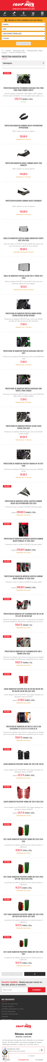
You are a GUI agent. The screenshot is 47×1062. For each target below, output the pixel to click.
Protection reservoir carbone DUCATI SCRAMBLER (24, 201)
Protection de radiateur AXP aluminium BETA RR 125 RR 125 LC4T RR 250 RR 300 (24, 615)
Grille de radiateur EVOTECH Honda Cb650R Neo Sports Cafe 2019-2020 (23, 239)
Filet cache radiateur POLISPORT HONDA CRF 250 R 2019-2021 (23, 953)
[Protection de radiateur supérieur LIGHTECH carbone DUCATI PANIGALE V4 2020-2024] (23, 530)
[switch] (5, 1059)
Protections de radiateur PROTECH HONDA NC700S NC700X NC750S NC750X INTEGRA (23, 314)
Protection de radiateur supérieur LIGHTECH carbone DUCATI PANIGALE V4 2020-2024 (23, 540)
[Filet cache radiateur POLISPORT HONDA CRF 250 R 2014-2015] (23, 830)
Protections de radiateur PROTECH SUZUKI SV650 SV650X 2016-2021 (23, 427)
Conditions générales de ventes (13, 1009)
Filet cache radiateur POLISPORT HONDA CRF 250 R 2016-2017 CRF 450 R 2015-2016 (23, 878)
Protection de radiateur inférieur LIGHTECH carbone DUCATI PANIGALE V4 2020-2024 (23, 577)
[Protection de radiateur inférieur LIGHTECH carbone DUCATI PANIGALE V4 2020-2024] (23, 567)
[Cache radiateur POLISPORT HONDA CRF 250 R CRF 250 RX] (23, 755)
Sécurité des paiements (10, 1004)
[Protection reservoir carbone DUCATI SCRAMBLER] (23, 192)
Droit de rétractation (8, 1011)
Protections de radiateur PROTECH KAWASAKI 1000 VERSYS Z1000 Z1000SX (23, 390)
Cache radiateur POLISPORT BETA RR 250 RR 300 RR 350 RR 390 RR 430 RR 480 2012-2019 (23, 690)
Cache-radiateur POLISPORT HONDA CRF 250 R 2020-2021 (24, 802)
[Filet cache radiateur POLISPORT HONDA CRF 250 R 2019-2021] (23, 943)
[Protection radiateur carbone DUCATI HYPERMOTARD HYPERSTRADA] (23, 116)
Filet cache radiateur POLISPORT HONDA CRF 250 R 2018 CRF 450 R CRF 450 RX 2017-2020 (23, 915)
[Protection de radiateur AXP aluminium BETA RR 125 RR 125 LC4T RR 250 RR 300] (23, 605)
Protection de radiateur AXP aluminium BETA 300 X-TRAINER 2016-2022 (23, 652)
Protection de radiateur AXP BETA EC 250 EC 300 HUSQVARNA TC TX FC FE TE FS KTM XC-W (23, 727)
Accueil (2, 50)
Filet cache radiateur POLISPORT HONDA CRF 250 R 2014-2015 (23, 840)
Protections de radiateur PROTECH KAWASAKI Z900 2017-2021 (23, 352)
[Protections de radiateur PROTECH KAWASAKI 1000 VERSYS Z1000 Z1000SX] (23, 379)
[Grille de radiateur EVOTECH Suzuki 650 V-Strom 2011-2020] (23, 267)
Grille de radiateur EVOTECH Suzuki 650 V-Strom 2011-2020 (23, 277)
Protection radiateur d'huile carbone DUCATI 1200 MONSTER (23, 164)
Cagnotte (5, 1016)
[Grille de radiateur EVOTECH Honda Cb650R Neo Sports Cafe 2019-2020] (23, 229)
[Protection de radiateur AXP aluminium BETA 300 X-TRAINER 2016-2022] (23, 642)
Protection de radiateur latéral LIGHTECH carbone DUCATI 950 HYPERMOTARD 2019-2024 (23, 502)
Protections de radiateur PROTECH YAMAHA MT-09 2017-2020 (23, 465)
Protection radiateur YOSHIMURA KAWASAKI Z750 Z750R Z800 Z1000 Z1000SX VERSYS (24, 89)
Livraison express (8, 1006)
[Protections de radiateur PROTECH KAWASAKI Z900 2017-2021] (23, 342)
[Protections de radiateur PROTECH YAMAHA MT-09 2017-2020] (23, 454)
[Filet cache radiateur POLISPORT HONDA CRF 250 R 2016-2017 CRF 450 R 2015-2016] (23, 868)
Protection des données (10, 1014)
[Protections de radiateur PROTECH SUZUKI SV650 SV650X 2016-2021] (23, 417)
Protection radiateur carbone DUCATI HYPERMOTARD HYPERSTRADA (23, 127)
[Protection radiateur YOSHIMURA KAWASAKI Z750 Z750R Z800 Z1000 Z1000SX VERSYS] (23, 79)
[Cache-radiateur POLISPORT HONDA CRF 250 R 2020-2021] (23, 792)
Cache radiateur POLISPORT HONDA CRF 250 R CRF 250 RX (23, 764)
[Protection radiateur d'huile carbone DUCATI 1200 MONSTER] (23, 154)
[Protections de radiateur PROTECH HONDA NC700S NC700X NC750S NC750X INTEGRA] (23, 304)
